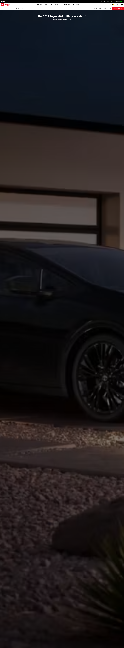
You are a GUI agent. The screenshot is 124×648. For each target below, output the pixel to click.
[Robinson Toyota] (7, 5)
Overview (95, 8)
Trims (110, 8)
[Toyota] (2, 4)
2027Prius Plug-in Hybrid (7, 8)
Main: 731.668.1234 (103, 1)
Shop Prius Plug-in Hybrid (117, 8)
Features (105, 8)
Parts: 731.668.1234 (117, 1)
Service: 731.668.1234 (110, 1)
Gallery (100, 8)
